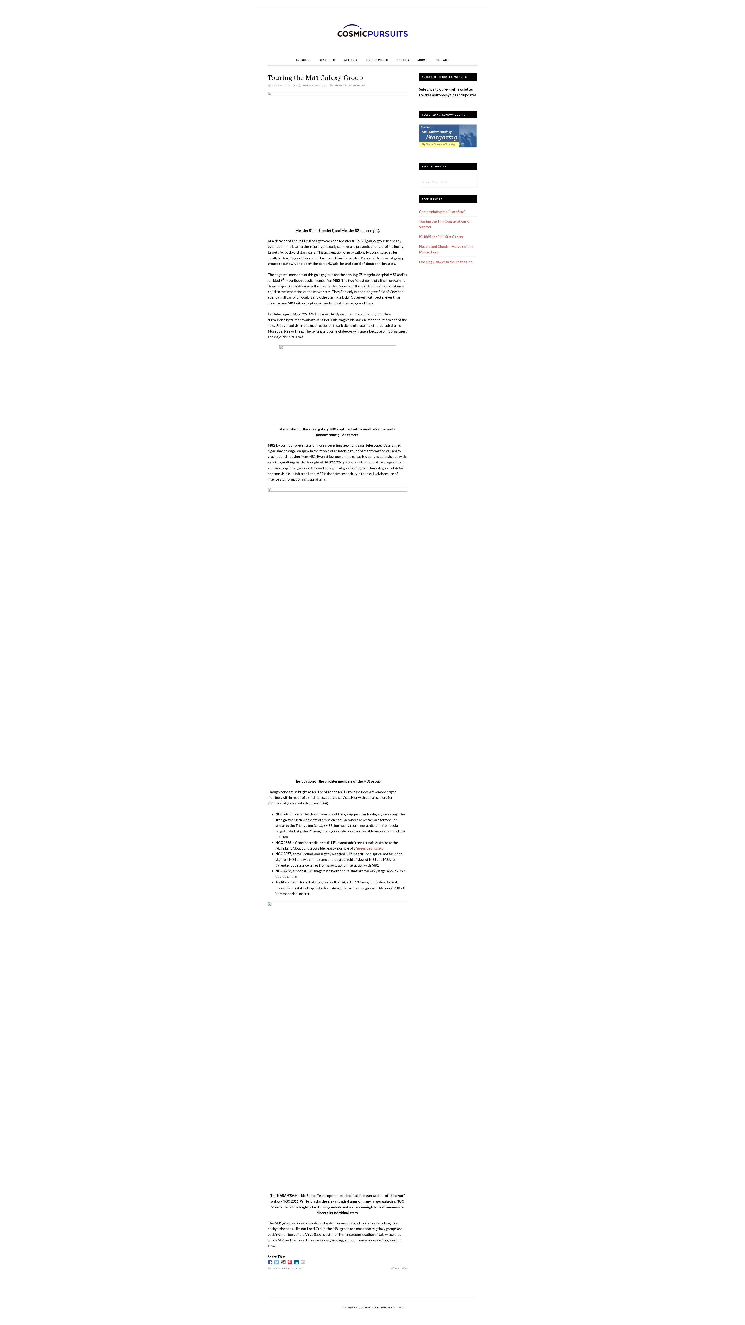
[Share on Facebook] (270, 1262)
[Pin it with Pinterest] (290, 1262)
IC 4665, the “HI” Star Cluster (441, 236)
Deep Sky (359, 85)
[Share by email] (303, 1262)
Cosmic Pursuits (372, 31)
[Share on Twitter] (276, 1262)
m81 (398, 1268)
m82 (404, 1268)
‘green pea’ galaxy (369, 848)
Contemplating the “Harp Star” (442, 211)
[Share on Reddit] (283, 1262)
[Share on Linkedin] (296, 1262)
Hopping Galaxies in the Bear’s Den (445, 262)
